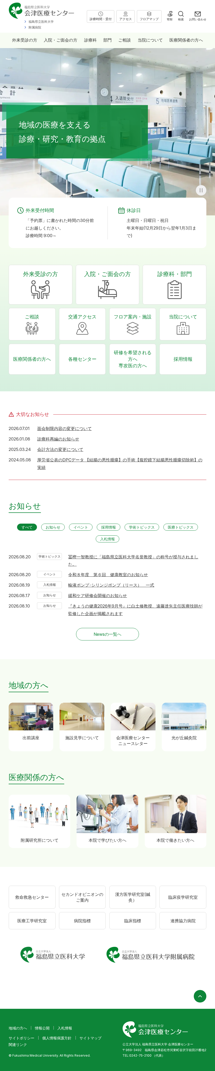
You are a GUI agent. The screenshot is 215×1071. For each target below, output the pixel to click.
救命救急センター (32, 897)
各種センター (82, 359)
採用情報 (183, 359)
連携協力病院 (183, 920)
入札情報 (107, 539)
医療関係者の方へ (186, 40)
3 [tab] (107, 190)
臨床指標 (132, 920)
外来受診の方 (24, 40)
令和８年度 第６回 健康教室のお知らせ (108, 574)
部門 (107, 40)
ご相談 (124, 40)
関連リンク (18, 1044)
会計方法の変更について (60, 449)
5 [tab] (128, 190)
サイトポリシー (21, 1038)
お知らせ (53, 527)
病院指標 (82, 920)
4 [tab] (118, 190)
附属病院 (35, 27)
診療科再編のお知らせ (58, 439)
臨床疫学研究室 (183, 897)
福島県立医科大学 (41, 22)
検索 (181, 19)
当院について (150, 40)
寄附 (170, 19)
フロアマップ (149, 19)
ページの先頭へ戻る (200, 996)
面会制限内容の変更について (64, 428)
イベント (80, 527)
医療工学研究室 (32, 920)
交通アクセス (82, 316)
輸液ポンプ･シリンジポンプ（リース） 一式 (111, 585)
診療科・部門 (174, 274)
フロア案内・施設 (133, 316)
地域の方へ (18, 1028)
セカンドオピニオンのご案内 (82, 897)
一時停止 (201, 190)
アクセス (125, 19)
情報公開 (42, 1028)
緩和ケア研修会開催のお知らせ (97, 595)
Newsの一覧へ (107, 634)
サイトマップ (90, 1038)
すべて (27, 527)
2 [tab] (97, 190)
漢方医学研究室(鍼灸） (132, 897)
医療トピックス (181, 527)
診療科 (90, 40)
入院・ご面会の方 (60, 40)
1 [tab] (86, 190)
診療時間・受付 (101, 19)
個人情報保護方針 (57, 1038)
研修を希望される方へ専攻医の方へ (133, 359)
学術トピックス (142, 527)
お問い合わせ (197, 19)
